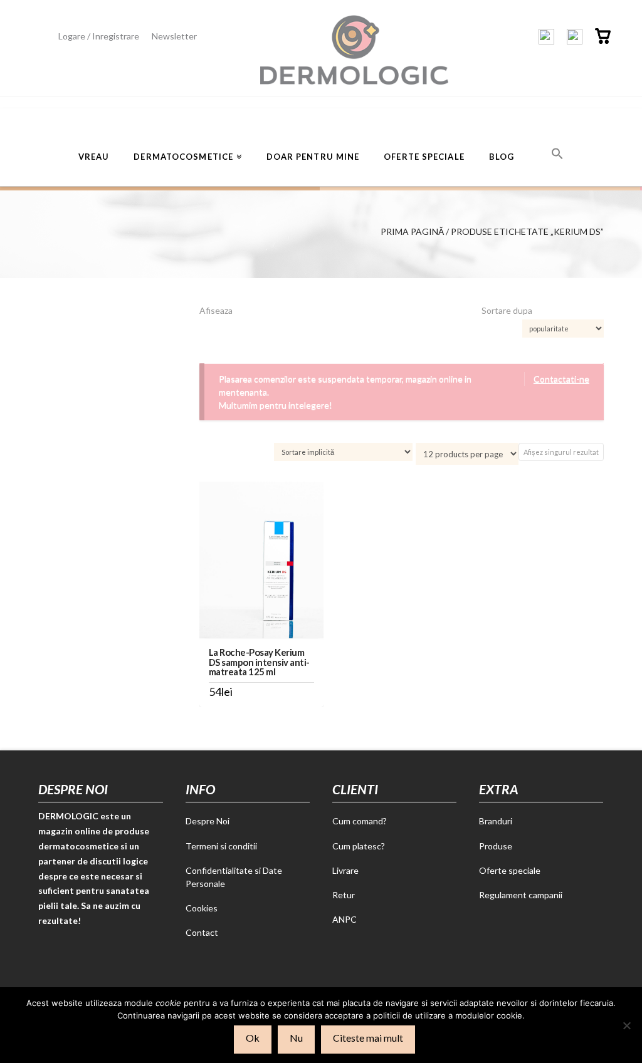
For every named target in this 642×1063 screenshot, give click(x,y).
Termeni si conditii (221, 846)
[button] (557, 152)
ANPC (344, 919)
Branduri (495, 821)
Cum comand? (359, 821)
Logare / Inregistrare (98, 36)
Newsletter (174, 36)
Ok (253, 1038)
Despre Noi (207, 821)
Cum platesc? (358, 846)
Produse (495, 846)
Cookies (202, 908)
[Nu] (626, 1025)
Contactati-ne (561, 378)
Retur (343, 894)
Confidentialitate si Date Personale (234, 877)
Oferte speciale (509, 870)
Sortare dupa (507, 310)
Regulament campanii (520, 894)
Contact (202, 932)
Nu (296, 1038)
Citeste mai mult (368, 1038)
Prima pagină (412, 231)
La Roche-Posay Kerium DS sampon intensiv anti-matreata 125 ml (259, 661)
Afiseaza (216, 310)
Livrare (345, 870)
